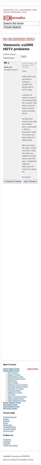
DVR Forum (12, 381)
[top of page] (4, 62)
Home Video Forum (11, 371)
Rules (5, 423)
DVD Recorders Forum (16, 379)
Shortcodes (7, 425)
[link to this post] (8, 62)
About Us (6, 459)
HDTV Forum (13, 383)
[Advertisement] (20, 273)
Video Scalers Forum (16, 399)
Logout (6, 419)
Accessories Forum (11, 407)
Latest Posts (8, 10)
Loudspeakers (25, 10)
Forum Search (12, 27)
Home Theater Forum (12, 403)
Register (6, 421)
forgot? (12, 58)
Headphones (16, 12)
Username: (9, 54)
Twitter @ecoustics (10, 445)
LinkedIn (6, 443)
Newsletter (23, 459)
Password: (8, 58)
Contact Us (14, 459)
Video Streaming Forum (17, 401)
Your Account (8, 431)
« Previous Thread (12, 181)
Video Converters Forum (17, 397)
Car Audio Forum (10, 405)
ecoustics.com (17, 456)
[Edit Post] (36, 63)
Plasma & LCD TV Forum (17, 385)
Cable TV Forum (14, 375)
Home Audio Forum (11, 369)
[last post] (6, 62)
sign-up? (13, 54)
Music (24, 12)
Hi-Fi (16, 10)
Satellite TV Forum (15, 393)
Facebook (7, 440)
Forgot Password (9, 417)
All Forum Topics (10, 409)
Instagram (7, 441)
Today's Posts (32, 369)
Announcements (9, 429)
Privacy (30, 459)
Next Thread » (30, 181)
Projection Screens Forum (18, 387)
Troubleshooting (9, 427)
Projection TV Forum (16, 389)
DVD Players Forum (15, 377)
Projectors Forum (14, 391)
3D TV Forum (13, 373)
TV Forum (11, 395)
